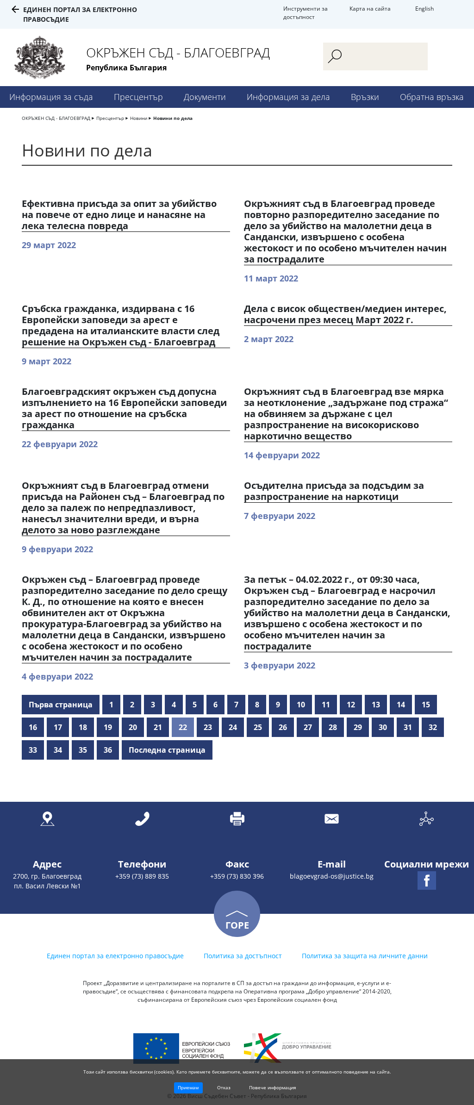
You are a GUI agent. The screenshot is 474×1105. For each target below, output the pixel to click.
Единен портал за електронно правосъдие (115, 955)
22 (183, 727)
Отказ (224, 1087)
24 (233, 727)
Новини (138, 118)
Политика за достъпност (243, 955)
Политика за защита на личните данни (365, 955)
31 (408, 727)
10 (301, 704)
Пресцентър (138, 96)
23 (208, 727)
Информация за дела (288, 96)
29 (358, 727)
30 (383, 727)
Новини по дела (173, 118)
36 (108, 750)
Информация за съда (51, 96)
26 (283, 727)
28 (333, 727)
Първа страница (61, 704)
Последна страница (167, 750)
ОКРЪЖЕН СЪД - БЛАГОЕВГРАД (56, 118)
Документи (205, 96)
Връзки (365, 96)
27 (308, 727)
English (424, 8)
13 (376, 704)
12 (351, 704)
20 (133, 727)
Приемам (188, 1087)
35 (83, 750)
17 (58, 727)
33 (33, 750)
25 (258, 727)
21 (158, 727)
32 (433, 727)
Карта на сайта (370, 8)
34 (58, 750)
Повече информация (272, 1087)
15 (426, 704)
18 (83, 727)
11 (326, 704)
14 (401, 704)
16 (33, 727)
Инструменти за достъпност (305, 13)
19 (108, 727)
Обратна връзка (432, 96)
